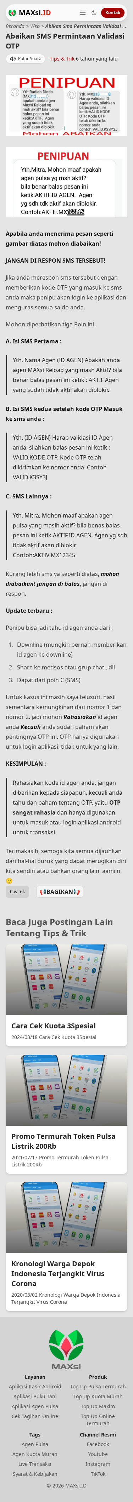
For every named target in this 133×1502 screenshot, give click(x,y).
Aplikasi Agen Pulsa (35, 1406)
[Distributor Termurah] (12, 13)
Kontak (112, 13)
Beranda (15, 26)
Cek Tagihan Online (35, 1416)
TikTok (98, 1473)
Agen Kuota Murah (34, 1454)
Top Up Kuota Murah (98, 1396)
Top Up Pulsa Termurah (98, 1386)
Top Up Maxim (98, 1406)
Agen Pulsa (35, 1444)
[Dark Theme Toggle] (94, 12)
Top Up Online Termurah (98, 1420)
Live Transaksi (34, 1464)
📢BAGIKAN (59, 892)
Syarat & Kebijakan (35, 1473)
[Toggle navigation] (82, 12)
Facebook (98, 1444)
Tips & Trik (62, 58)
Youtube (98, 1454)
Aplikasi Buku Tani (35, 1396)
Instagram (97, 1464)
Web (35, 26)
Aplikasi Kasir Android (35, 1386)
